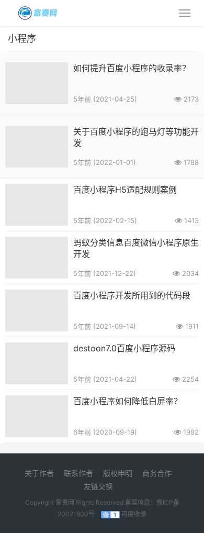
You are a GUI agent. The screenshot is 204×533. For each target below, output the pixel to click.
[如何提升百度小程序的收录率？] (36, 68)
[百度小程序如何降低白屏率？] (36, 401)
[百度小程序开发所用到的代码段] (36, 296)
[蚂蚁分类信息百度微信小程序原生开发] (36, 243)
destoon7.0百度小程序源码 (124, 348)
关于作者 (39, 473)
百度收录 (133, 514)
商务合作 (157, 473)
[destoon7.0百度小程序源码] (36, 349)
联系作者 (78, 473)
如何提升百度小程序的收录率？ (131, 68)
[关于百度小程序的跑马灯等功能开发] (36, 132)
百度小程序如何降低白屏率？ (127, 401)
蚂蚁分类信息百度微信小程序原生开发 (136, 248)
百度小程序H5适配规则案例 (125, 189)
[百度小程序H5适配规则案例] (36, 190)
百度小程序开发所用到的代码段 (131, 295)
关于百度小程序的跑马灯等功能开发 (136, 137)
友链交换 (98, 486)
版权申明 (117, 473)
